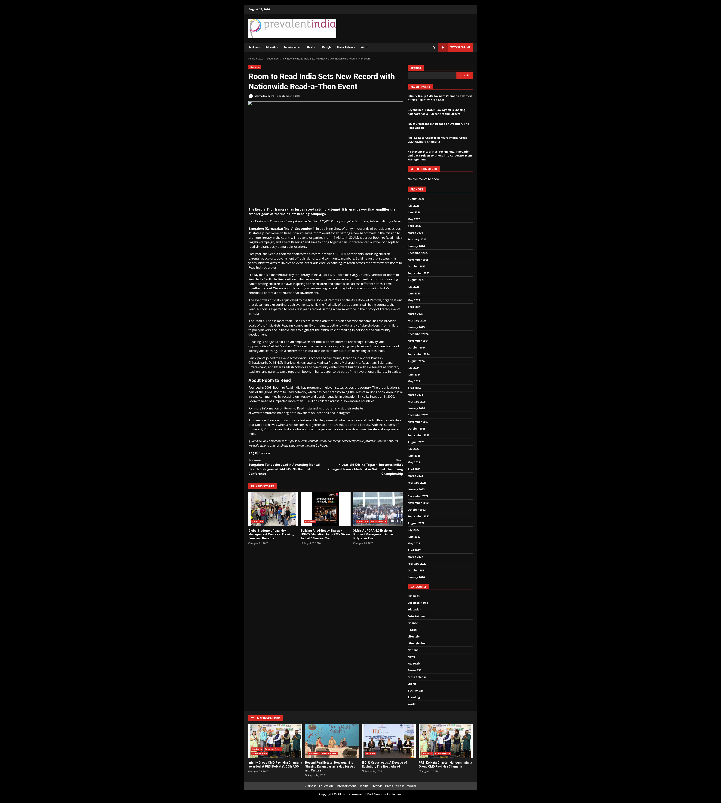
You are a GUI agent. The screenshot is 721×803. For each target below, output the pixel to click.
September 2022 (418, 516)
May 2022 (414, 543)
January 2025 (416, 327)
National (413, 650)
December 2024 (418, 334)
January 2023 (416, 489)
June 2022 (414, 536)
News (411, 657)
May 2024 (414, 381)
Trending (414, 697)
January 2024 (416, 408)
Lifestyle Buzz (417, 643)
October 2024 (416, 347)
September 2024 (418, 354)
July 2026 (413, 205)
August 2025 (416, 280)
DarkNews (374, 794)
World (364, 47)
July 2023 (413, 449)
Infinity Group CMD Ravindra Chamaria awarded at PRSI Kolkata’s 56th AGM (275, 741)
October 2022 (416, 509)
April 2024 (414, 388)
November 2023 (418, 422)
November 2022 (418, 503)
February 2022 (417, 563)
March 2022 (415, 557)
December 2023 (418, 415)
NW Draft (414, 663)
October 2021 (416, 570)
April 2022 (414, 550)
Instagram (343, 413)
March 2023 (415, 476)
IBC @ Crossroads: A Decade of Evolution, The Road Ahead (389, 741)
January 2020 (416, 577)
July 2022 (413, 530)
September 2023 (418, 435)
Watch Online (460, 47)
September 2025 (418, 273)
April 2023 (414, 469)
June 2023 (414, 455)
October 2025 (416, 266)
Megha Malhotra (264, 96)
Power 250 (414, 670)
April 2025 (414, 307)
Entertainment (292, 47)
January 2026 (416, 246)
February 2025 (417, 320)
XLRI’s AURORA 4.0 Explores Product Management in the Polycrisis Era (378, 509)
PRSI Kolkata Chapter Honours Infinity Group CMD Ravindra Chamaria (446, 741)
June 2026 (414, 212)
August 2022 (416, 523)
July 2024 (413, 368)
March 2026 (415, 232)
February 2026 (417, 239)
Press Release (346, 47)
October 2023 (416, 428)
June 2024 (414, 374)
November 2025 (418, 259)
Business (254, 47)
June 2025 (414, 293)
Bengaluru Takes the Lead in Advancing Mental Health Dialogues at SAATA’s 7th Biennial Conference (284, 467)
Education (271, 47)
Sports (412, 684)
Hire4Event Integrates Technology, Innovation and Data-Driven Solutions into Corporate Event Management (440, 155)
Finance (413, 623)
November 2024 (418, 340)
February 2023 (417, 482)
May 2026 (414, 219)
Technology (416, 690)
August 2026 (416, 199)
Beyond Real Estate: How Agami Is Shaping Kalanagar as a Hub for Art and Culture (332, 741)
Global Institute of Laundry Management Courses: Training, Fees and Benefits (273, 509)
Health (311, 47)
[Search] (434, 47)
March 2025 (415, 313)
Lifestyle (326, 47)
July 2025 (413, 286)
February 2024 (417, 401)
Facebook (322, 413)
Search (415, 68)
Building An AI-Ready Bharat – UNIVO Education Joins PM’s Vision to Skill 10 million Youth (325, 509)
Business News (418, 602)
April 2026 (414, 226)
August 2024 (416, 361)
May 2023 (414, 462)
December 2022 (418, 496)
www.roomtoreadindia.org (270, 413)
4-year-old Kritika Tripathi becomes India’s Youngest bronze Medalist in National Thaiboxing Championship (365, 467)
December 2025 (418, 253)
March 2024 (415, 395)
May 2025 (414, 300)
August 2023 (416, 442)
